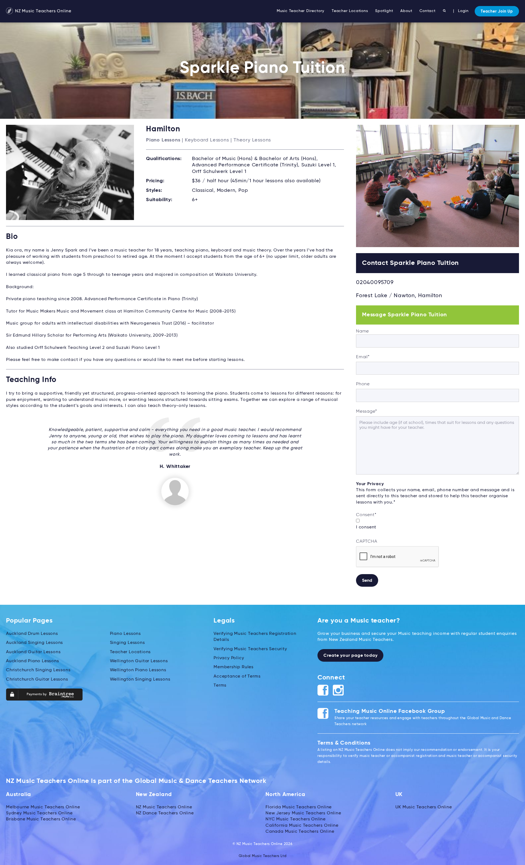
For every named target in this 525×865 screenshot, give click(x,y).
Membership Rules (233, 667)
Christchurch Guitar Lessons (37, 679)
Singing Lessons (127, 643)
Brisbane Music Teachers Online (41, 819)
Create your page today (350, 655)
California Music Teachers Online (302, 825)
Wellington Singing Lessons (140, 679)
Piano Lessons (125, 634)
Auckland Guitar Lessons (33, 652)
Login (463, 11)
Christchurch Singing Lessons (38, 670)
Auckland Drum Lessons (32, 634)
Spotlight (384, 11)
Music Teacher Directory (300, 11)
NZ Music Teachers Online (42, 11)
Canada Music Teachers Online (300, 831)
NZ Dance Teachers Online (165, 813)
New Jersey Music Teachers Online (303, 813)
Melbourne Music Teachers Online (43, 807)
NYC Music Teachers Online (296, 819)
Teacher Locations (350, 11)
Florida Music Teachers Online (299, 807)
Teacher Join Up (497, 11)
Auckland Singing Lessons (34, 643)
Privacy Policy (229, 658)
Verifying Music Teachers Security (250, 649)
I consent (366, 527)
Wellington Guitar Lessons (139, 661)
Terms (220, 685)
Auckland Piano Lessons (32, 661)
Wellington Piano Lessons (138, 670)
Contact (427, 11)
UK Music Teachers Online (423, 807)
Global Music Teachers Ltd (263, 856)
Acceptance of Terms (237, 676)
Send (367, 580)
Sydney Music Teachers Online (39, 813)
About (406, 11)
